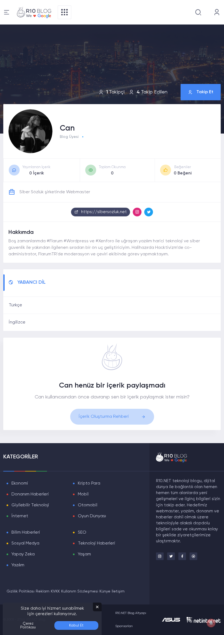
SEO (82, 532)
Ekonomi (19, 483)
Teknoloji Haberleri (96, 543)
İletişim (118, 591)
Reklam (42, 591)
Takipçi (115, 92)
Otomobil (87, 505)
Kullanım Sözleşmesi (79, 591)
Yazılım (17, 565)
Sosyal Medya (25, 543)
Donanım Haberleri (30, 494)
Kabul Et (76, 625)
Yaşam (84, 554)
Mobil (83, 494)
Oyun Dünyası (92, 516)
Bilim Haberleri (25, 532)
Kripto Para (89, 483)
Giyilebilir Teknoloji (30, 505)
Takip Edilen (152, 92)
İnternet (19, 516)
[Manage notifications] (211, 623)
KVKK (55, 591)
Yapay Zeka (23, 554)
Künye (104, 591)
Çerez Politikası (28, 625)
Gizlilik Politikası (20, 591)
